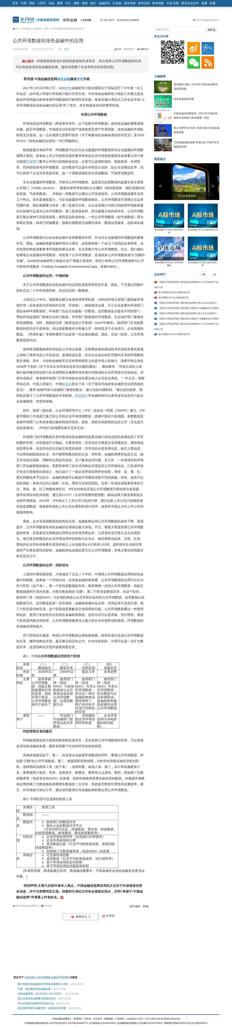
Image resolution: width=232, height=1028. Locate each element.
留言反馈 (48, 905)
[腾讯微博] (207, 47)
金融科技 (104, 3)
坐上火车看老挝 (187, 195)
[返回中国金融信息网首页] (61, 897)
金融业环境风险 (60, 977)
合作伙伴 (97, 1018)
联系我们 (78, 1018)
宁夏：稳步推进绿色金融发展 (34, 988)
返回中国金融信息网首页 (207, 20)
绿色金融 (70, 20)
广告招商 (119, 1018)
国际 (32, 3)
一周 (203, 274)
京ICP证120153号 (58, 1023)
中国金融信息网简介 (62, 1018)
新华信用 (144, 3)
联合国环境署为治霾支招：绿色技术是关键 (42, 1008)
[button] (159, 181)
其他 (46, 28)
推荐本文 (82, 916)
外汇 (68, 3)
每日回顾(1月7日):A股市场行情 (203, 229)
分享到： (111, 915)
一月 (214, 274)
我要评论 (144, 49)
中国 (23, 3)
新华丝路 (130, 3)
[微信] (193, 61)
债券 (76, 3)
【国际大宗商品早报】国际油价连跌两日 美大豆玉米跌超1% (187, 303)
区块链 (117, 3)
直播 (204, 3)
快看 (213, 3)
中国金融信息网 (32, 1023)
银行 (93, 3)
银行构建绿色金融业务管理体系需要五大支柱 (43, 984)
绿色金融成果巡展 (184, 98)
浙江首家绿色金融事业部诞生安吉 (37, 998)
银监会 (67, 384)
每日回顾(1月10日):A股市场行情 (174, 292)
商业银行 (81, 395)
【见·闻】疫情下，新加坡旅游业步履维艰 (119, 20)
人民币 (41, 3)
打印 (119, 49)
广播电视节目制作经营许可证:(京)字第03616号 (185, 1023)
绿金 (51, 3)
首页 (15, 3)
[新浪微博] (193, 47)
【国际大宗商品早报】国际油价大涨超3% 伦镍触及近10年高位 (188, 308)
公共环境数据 (43, 977)
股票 (60, 3)
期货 (85, 3)
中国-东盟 (172, 3)
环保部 (31, 161)
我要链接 (108, 1018)
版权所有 (44, 1023)
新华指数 (158, 3)
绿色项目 (37, 28)
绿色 (68, 88)
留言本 (88, 1018)
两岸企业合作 (190, 3)
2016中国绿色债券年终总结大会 (36, 1003)
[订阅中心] (207, 61)
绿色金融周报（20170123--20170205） (40, 993)
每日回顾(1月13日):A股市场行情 (174, 334)
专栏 (80, 79)
